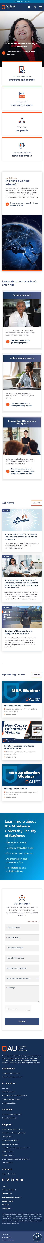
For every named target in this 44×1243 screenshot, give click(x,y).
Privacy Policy (6, 1237)
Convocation (6, 1163)
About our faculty (16, 842)
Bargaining (5, 1234)
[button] (29, 7)
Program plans (7, 1151)
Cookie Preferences (8, 1240)
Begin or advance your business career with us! (24, 204)
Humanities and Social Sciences (13, 1095)
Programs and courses (10, 1073)
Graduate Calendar (9, 1118)
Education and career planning (13, 1133)
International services (10, 1144)
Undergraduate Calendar (11, 1114)
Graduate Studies (8, 1103)
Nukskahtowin (7, 1155)
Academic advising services (12, 1129)
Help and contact (8, 1174)
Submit (22, 1021)
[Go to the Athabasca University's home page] (9, 7)
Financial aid (6, 1136)
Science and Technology (11, 1099)
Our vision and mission (19, 853)
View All (36, 503)
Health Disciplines (8, 1092)
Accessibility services (9, 1140)
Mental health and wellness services (15, 1148)
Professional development (11, 1077)
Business (5, 1088)
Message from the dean (20, 848)
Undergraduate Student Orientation (15, 1159)
